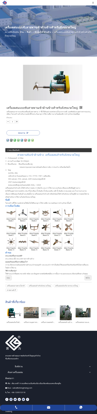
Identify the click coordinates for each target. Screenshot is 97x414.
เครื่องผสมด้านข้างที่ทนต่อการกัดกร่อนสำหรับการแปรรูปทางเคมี (65, 322)
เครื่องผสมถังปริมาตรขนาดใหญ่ (66, 286)
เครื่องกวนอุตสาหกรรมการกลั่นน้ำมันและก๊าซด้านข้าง (31, 322)
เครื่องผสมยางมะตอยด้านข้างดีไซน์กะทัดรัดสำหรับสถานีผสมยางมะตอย (83, 322)
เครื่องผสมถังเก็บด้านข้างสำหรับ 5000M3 (14, 322)
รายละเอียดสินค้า (13, 150)
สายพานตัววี (11, 290)
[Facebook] (6, 399)
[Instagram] (23, 399)
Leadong (8, 411)
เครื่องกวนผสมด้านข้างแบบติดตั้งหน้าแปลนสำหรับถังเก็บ (48, 322)
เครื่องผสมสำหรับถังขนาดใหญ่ (40, 286)
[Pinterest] (27, 399)
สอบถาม (21, 133)
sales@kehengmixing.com (22, 388)
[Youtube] (19, 399)
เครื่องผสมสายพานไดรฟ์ (15, 286)
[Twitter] (15, 399)
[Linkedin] (11, 399)
